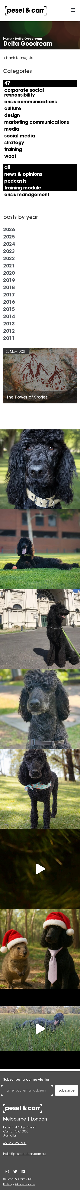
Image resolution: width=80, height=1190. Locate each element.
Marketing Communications (36, 122)
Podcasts (15, 181)
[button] (72, 10)
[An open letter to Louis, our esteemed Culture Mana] (40, 1029)
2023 (9, 251)
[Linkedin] (23, 1172)
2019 (9, 280)
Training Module (22, 188)
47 (7, 83)
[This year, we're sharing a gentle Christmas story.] (40, 949)
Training (13, 149)
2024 (9, 244)
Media (11, 129)
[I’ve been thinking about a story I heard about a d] (40, 549)
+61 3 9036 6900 (14, 1143)
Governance (25, 1184)
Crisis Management (26, 195)
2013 (9, 324)
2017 (9, 295)
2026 (9, 230)
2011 (9, 338)
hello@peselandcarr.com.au (24, 1153)
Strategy (14, 143)
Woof (10, 156)
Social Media (19, 136)
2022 (9, 258)
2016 (9, 302)
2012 (9, 331)
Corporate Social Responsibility (24, 92)
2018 (9, 287)
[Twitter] (15, 1172)
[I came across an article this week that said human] (40, 709)
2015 (9, 309)
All (7, 167)
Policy (7, 1184)
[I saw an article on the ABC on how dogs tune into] (40, 789)
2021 (9, 266)
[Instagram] (7, 1172)
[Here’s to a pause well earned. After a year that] (40, 869)
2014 (9, 316)
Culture (12, 108)
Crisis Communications (30, 102)
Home (7, 38)
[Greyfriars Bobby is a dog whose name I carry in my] (40, 629)
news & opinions (23, 174)
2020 (9, 273)
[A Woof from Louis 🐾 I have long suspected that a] (40, 469)
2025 (9, 237)
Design (12, 115)
